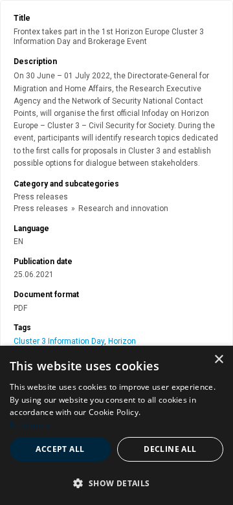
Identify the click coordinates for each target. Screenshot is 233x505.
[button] (116, 482)
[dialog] (116, 425)
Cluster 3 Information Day (59, 341)
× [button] (218, 360)
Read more (30, 425)
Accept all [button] (60, 448)
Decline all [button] (170, 448)
